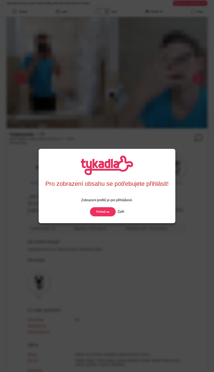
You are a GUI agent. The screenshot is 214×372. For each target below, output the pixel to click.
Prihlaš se (102, 211)
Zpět (120, 211)
